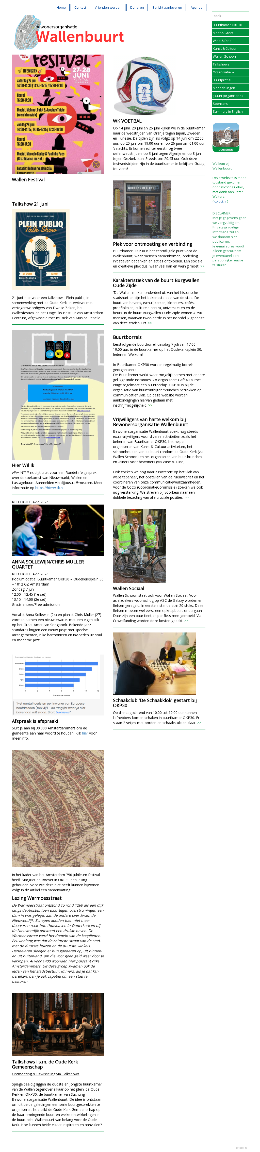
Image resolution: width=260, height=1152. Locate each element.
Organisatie (222, 72)
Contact (80, 7)
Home (61, 7)
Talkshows (221, 64)
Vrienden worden (108, 7)
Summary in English (228, 111)
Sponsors (220, 103)
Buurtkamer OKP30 (227, 25)
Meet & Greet (223, 32)
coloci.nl (220, 201)
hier (85, 733)
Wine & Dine (222, 40)
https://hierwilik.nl (49, 487)
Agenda (197, 7)
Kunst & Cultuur (225, 48)
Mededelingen (224, 88)
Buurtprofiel (222, 80)
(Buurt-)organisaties (228, 95)
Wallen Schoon (224, 56)
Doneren (137, 7)
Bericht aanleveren (167, 7)
